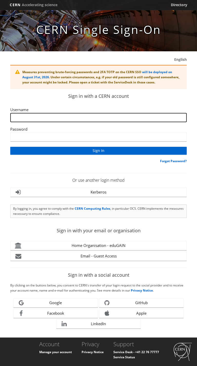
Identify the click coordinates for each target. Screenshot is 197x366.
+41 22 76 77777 (147, 352)
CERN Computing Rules (92, 208)
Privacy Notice (142, 290)
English (180, 59)
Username (19, 109)
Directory (179, 4)
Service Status (124, 357)
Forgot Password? (173, 161)
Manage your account (55, 352)
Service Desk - (124, 352)
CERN (33, 4)
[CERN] (183, 351)
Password (18, 129)
